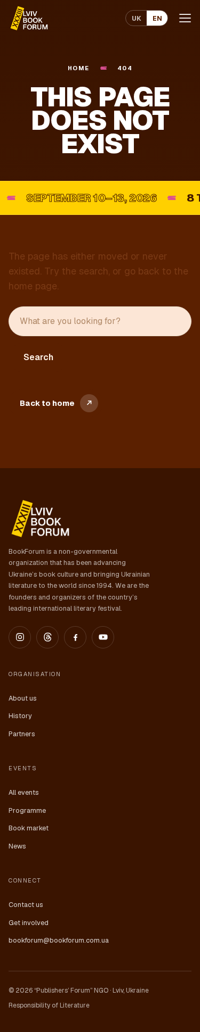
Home (79, 68)
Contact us (26, 904)
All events (24, 792)
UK (136, 18)
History (20, 715)
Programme (27, 810)
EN (157, 18)
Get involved (29, 922)
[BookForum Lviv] (29, 18)
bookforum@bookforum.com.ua (59, 940)
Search (38, 357)
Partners (22, 733)
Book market (29, 828)
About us (23, 698)
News (17, 846)
